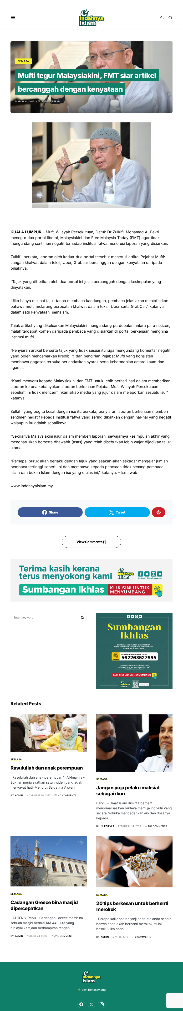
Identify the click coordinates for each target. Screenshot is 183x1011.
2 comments (143, 936)
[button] (12, 18)
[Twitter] (91, 1004)
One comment (63, 935)
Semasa (23, 61)
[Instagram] (102, 1004)
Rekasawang (97, 989)
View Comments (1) (91, 542)
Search (82, 617)
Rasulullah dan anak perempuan (46, 768)
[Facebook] (81, 1004)
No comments (67, 795)
